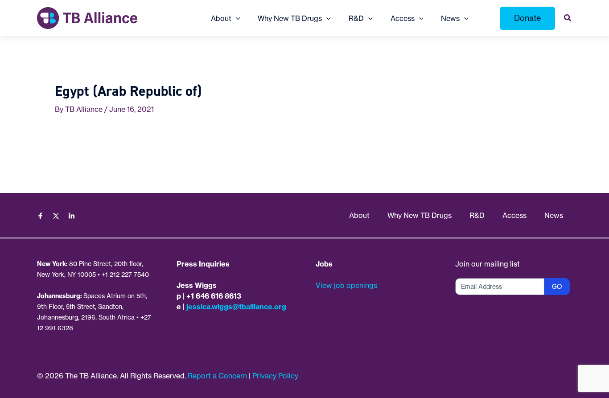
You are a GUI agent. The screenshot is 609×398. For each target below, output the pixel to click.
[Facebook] (40, 216)
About (359, 215)
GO (557, 287)
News (553, 215)
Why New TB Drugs (419, 215)
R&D (477, 215)
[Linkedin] (71, 216)
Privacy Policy (275, 375)
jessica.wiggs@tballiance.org (236, 306)
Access (514, 215)
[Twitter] (56, 216)
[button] (235, 18)
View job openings (346, 285)
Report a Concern (217, 375)
